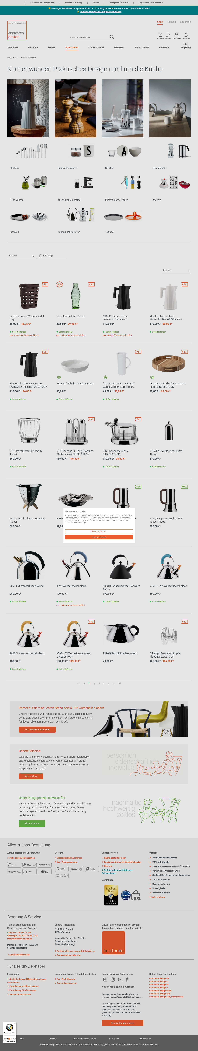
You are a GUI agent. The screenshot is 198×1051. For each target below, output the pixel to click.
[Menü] (14, 1023)
